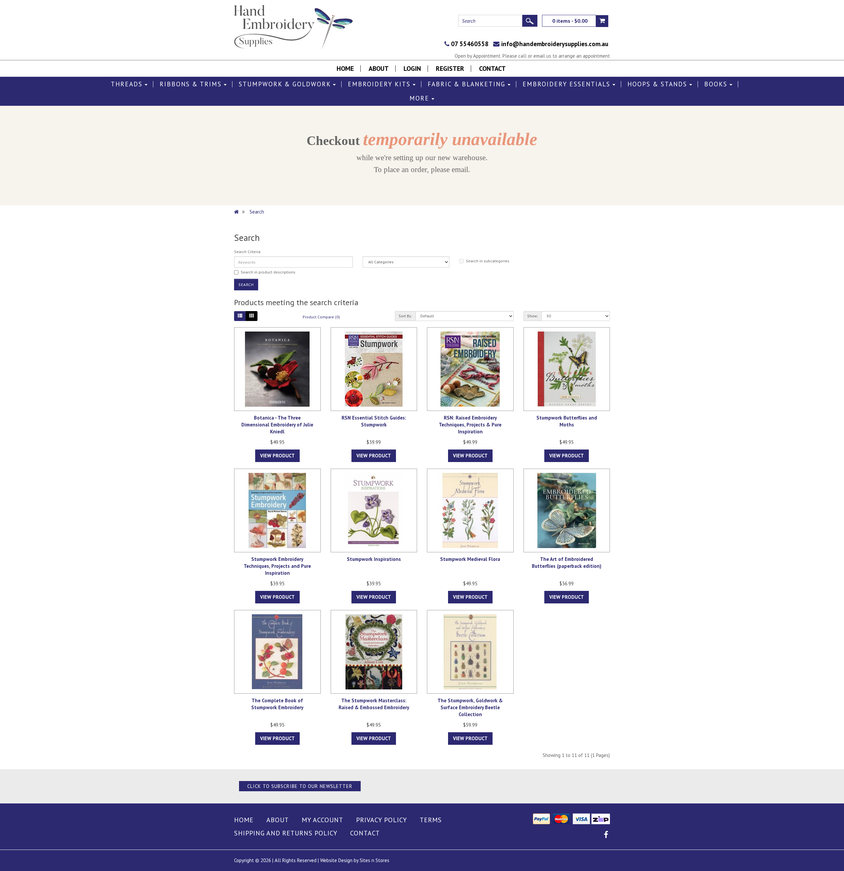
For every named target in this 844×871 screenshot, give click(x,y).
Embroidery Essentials (568, 84)
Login (412, 68)
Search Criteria (247, 251)
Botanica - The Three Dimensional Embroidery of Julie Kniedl (277, 425)
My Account (322, 820)
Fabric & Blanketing (468, 84)
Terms (431, 820)
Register (450, 68)
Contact (492, 68)
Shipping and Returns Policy (285, 833)
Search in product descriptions (268, 272)
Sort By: (405, 315)
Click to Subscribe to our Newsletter (299, 786)
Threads (128, 84)
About (379, 68)
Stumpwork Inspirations (374, 559)
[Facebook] (606, 835)
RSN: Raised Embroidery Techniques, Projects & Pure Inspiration (470, 425)
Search (257, 212)
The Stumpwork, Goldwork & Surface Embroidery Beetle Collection (470, 707)
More (420, 98)
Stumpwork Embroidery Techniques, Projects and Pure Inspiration (277, 566)
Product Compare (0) (321, 316)
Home (345, 68)
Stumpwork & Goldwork (286, 84)
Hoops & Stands (658, 84)
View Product (277, 455)
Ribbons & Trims (192, 84)
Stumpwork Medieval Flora (470, 559)
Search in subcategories (487, 260)
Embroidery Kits (380, 84)
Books (717, 84)
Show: (532, 315)
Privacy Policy (381, 820)
